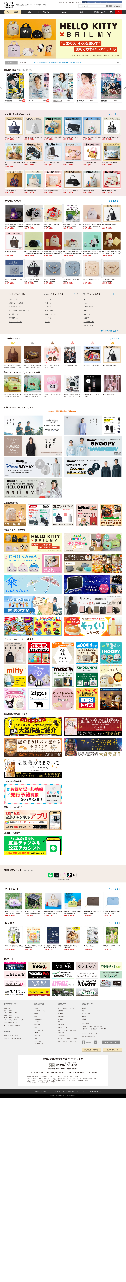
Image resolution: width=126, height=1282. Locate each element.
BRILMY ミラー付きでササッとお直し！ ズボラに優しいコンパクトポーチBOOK (72, 396)
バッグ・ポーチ (14, 299)
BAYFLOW (87, 314)
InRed (36, 1008)
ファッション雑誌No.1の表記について (92, 1091)
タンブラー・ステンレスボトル (20, 310)
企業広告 (84, 1019)
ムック (64, 12)
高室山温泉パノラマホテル (89, 1036)
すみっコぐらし (50, 314)
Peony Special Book (108, 394)
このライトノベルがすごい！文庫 (67, 1030)
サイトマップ (27, 1091)
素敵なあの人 (38, 1019)
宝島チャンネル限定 (16, 303)
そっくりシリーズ (15, 322)
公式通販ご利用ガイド (40, 1091)
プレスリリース (86, 1013)
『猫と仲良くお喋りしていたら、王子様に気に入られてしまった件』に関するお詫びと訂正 (60, 61)
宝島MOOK (61, 1016)
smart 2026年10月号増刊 (70, 365)
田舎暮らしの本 (38, 1044)
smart (35, 1038)
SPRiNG (36, 1027)
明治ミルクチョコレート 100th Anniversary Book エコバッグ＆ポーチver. (12, 367)
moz (85, 303)
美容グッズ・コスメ (16, 307)
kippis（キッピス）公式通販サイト (13, 1038)
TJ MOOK (60, 1013)
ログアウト (119, 2)
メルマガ (111, 12)
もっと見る (113, 114)
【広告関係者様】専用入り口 (91, 1050)
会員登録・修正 (107, 2)
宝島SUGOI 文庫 (62, 1027)
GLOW (36, 1033)
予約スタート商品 (12, 12)
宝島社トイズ (88, 325)
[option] (63, 39)
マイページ (100, 2)
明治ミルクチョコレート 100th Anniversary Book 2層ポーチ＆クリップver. (32, 367)
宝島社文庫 (61, 1024)
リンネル (36, 1022)
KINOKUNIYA (88, 307)
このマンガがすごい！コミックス (67, 1041)
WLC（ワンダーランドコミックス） (67, 1038)
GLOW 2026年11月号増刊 (110, 365)
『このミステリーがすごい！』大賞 (13, 1020)
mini (35, 1016)
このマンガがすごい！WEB (11, 1022)
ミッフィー (49, 310)
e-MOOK (60, 1019)
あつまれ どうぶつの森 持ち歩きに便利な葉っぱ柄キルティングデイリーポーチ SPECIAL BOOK (32, 396)
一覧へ (74, 294)
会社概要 (84, 1008)
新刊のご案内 (7, 1008)
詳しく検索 (117, 6)
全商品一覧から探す (109, 331)
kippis (86, 310)
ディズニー (49, 307)
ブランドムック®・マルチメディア (67, 1008)
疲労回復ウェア (99, 12)
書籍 (81, 12)
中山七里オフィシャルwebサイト (13, 1025)
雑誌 (29, 12)
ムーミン (48, 299)
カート (118, 12)
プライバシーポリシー (55, 1091)
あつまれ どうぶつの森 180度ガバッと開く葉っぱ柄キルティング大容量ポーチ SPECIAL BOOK (12, 396)
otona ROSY (37, 1024)
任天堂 (47, 322)
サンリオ (48, 318)
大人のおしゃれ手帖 (39, 1011)
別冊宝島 (60, 1011)
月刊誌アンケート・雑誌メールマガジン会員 (94, 1029)
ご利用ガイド (90, 2)
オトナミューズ (38, 1030)
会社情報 (71, 2)
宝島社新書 (61, 1033)
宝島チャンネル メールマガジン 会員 (92, 1026)
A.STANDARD (89, 322)
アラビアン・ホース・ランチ (89, 1033)
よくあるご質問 (63, 2)
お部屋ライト (14, 314)
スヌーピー (49, 303)
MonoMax (37, 1035)
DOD (85, 299)
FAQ (95, 2)
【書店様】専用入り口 (112, 1050)
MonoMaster (37, 1041)
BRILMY (86, 318)
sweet (36, 1013)
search (109, 6)
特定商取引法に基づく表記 (72, 1091)
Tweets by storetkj (85, 879)
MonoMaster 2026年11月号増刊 (92, 365)
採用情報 (78, 2)
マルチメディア (62, 1035)
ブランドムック (47, 12)
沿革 (83, 1011)
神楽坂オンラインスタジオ (11, 1035)
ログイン (113, 2)
